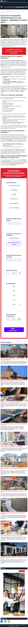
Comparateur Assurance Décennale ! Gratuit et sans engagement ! (14, 51)
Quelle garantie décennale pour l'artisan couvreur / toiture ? (14, 380)
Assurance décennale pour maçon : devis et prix (11, 535)
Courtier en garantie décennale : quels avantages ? (12, 446)
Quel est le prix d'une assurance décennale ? (11, 402)
